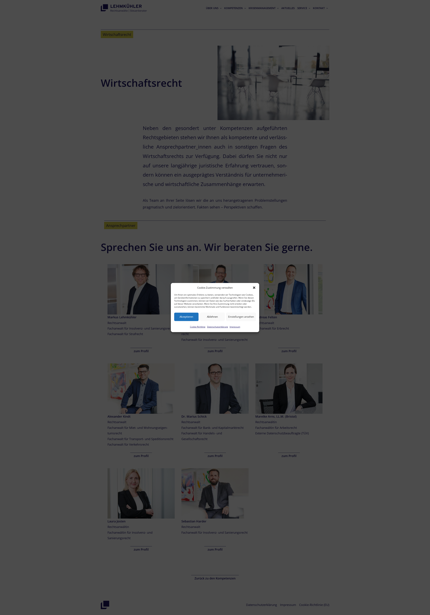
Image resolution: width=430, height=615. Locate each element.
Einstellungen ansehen (241, 316)
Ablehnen (212, 316)
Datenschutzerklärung (217, 326)
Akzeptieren (186, 316)
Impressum (235, 326)
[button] (254, 287)
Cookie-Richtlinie (197, 326)
